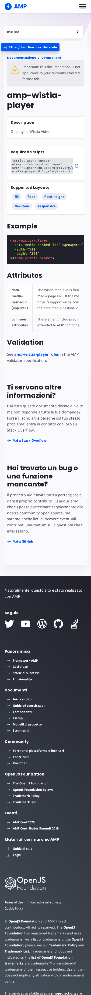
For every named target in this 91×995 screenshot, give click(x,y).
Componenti (51, 57)
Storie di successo (26, 673)
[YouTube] (25, 624)
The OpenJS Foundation (31, 783)
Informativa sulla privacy (45, 902)
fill (17, 196)
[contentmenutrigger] (43, 32)
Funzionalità (22, 679)
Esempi (18, 718)
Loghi (17, 855)
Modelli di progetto (27, 724)
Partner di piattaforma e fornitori (38, 750)
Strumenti (21, 730)
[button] (82, 6)
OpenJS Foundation (24, 921)
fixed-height (54, 196)
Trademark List (24, 802)
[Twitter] (9, 624)
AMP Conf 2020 (24, 822)
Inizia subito (22, 699)
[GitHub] (58, 624)
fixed (31, 196)
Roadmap (20, 763)
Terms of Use (14, 902)
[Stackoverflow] (74, 624)
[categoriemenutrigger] (30, 47)
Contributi (21, 757)
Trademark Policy (26, 796)
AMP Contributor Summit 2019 (36, 828)
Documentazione (21, 57)
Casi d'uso (20, 666)
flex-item (22, 206)
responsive (47, 206)
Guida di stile (22, 848)
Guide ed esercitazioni (29, 705)
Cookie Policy (14, 908)
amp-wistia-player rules (36, 354)
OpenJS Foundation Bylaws (33, 789)
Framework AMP (25, 660)
